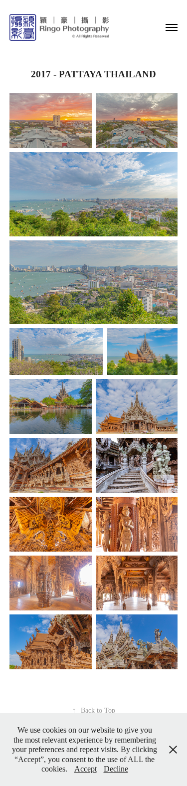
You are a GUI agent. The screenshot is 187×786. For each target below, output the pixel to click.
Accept (85, 769)
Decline (116, 769)
